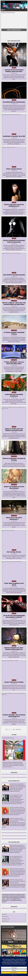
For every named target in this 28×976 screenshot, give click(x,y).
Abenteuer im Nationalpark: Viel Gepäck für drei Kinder (14, 459)
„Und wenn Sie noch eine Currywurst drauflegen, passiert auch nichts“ (13, 70)
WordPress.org (5, 921)
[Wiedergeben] (3, 942)
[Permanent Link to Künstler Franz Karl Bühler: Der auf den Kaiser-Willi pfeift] (14, 476)
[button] (14, 936)
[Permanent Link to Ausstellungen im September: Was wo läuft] (14, 123)
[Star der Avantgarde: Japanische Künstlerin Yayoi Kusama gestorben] (5, 813)
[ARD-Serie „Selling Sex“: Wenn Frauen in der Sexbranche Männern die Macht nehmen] (5, 824)
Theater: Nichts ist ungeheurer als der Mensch (14, 584)
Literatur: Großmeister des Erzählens (14, 682)
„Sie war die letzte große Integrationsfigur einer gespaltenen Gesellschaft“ (14, 616)
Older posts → (19, 729)
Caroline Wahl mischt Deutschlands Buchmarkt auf (14, 395)
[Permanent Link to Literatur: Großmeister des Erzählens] (14, 669)
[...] (12, 766)
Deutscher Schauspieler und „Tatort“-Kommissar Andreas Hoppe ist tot (14, 648)
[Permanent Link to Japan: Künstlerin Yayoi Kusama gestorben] (14, 261)
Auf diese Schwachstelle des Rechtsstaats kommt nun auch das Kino (14, 241)
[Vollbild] (24, 942)
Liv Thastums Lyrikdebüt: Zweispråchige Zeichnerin (14, 333)
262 (14, 729)
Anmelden (4, 914)
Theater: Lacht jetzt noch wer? (14, 169)
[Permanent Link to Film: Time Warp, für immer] (14, 539)
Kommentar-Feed (6, 918)
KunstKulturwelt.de (14, 6)
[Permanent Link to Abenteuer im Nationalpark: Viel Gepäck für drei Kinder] (14, 448)
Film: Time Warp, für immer (14, 552)
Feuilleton (15, 300)
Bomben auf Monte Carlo (8, 737)
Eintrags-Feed (5, 916)
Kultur (14, 67)
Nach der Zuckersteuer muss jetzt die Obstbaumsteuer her (14, 35)
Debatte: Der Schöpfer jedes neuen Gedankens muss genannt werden (14, 429)
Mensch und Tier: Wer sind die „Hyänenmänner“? (14, 518)
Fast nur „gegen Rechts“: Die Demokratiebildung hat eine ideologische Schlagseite (16, 796)
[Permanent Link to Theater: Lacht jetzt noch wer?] (14, 156)
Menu (4, 2)
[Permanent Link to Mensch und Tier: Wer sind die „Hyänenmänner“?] (14, 507)
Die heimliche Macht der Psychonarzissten (14, 102)
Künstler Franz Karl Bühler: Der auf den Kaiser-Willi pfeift (14, 487)
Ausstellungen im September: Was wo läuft (14, 136)
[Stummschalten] (22, 942)
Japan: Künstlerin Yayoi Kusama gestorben (14, 275)
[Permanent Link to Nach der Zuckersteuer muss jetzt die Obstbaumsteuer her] (14, 190)
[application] (14, 936)
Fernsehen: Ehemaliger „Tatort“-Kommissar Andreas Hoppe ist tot (14, 715)
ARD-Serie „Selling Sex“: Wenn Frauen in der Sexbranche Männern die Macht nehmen (14, 303)
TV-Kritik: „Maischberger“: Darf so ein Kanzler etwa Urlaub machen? (14, 362)
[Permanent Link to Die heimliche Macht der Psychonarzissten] (14, 90)
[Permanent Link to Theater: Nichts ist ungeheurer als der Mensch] (14, 570)
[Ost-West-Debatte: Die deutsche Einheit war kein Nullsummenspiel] (5, 790)
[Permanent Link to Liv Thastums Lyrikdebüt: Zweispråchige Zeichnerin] (14, 322)
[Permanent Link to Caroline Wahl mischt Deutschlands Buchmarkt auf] (14, 382)
